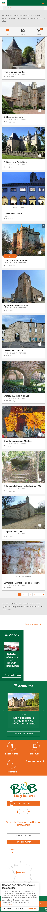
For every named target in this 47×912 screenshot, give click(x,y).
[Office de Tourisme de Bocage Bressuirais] (23, 790)
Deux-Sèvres (23, 855)
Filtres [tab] (39, 34)
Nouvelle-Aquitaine (29, 850)
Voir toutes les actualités (23, 734)
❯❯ (42, 594)
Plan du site (40, 904)
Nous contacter (23, 842)
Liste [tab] (7, 34)
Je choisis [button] (19, 909)
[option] (23, 710)
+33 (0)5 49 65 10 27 (23, 830)
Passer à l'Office (23, 836)
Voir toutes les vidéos (12, 675)
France (12, 850)
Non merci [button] (7, 909)
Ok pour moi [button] (32, 909)
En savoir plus (7, 904)
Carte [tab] (23, 34)
